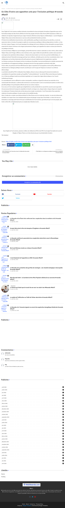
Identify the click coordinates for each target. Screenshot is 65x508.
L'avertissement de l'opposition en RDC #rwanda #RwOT (26, 258)
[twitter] (33, 497)
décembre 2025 (33, 409)
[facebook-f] (30, 497)
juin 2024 (32, 458)
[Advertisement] (32, 333)
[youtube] (35, 497)
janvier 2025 (33, 439)
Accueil (3, 8)
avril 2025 (33, 430)
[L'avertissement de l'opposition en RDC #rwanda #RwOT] (5, 259)
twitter (18, 198)
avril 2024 (33, 463)
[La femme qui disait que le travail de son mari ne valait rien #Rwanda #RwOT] (5, 289)
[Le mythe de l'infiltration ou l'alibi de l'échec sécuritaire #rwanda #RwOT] (5, 298)
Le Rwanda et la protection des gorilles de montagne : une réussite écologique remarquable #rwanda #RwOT (36, 268)
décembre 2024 (33, 441)
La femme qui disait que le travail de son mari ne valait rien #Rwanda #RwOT (32, 287)
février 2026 (33, 403)
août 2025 (33, 420)
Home (23, 504)
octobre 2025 (33, 414)
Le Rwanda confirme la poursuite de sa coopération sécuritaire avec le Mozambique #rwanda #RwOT (34, 239)
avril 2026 (33, 398)
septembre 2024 (33, 449)
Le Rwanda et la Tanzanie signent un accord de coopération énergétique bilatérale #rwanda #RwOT (36, 308)
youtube (49, 194)
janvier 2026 (33, 406)
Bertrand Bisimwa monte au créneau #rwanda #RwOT (26, 248)
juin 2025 (33, 425)
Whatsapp (27, 144)
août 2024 (33, 452)
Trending (3, 476)
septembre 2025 (33, 417)
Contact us (32, 504)
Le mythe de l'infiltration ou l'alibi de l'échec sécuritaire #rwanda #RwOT (31, 297)
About (27, 504)
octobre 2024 (33, 447)
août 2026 (33, 387)
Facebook (12, 144)
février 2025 (33, 436)
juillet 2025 (33, 422)
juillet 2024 (33, 455)
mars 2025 (33, 433)
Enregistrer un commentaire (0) (32, 182)
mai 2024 (32, 460)
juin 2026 (32, 392)
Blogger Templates (27, 505)
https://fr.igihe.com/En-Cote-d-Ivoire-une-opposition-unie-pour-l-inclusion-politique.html (29, 141)
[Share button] (32, 145)
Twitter (19, 144)
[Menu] (2, 2)
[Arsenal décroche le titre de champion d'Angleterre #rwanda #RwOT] (5, 229)
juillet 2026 (33, 389)
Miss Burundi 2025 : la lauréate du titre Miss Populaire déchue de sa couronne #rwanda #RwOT (35, 278)
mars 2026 (33, 400)
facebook (17, 194)
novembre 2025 (33, 411)
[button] (63, 2)
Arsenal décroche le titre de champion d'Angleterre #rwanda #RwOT (30, 228)
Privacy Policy (39, 504)
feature (3, 474)
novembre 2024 (33, 444)
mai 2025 (33, 428)
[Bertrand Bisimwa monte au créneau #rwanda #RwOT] (5, 249)
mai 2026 (33, 395)
